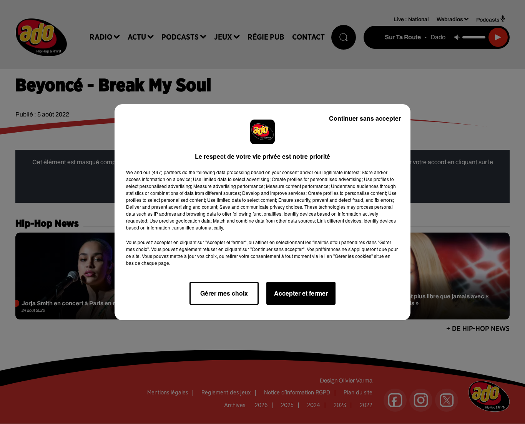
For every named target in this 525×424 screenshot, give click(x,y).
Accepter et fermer (301, 293)
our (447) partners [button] (162, 172)
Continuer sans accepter (365, 118)
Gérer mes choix (224, 293)
